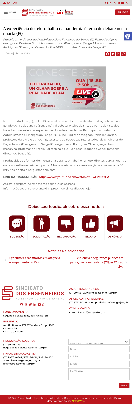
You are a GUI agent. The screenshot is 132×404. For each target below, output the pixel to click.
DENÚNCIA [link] (115, 236)
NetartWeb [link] (78, 401)
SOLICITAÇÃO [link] (41, 236)
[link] (128, 36)
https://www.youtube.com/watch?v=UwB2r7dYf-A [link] (73, 177)
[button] (107, 54)
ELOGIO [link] (90, 236)
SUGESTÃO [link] (17, 236)
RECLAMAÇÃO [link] (66, 236)
